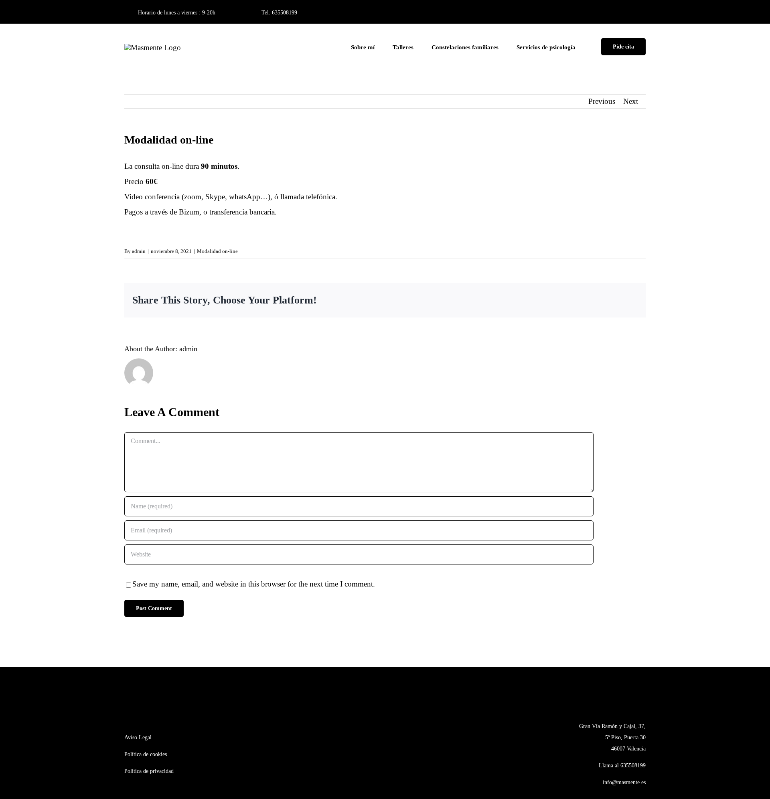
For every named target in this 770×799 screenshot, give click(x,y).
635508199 (633, 766)
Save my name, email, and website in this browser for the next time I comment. (253, 584)
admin (139, 251)
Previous (601, 101)
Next (630, 101)
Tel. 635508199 (279, 13)
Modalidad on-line (217, 251)
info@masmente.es (624, 782)
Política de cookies (145, 754)
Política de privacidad (149, 771)
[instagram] (644, 12)
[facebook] (632, 12)
